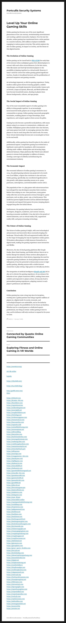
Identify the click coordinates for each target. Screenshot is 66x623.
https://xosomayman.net (15, 429)
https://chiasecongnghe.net (16, 528)
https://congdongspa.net (15, 536)
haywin (9, 376)
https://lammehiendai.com (16, 558)
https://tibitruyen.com (14, 582)
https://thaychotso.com (15, 507)
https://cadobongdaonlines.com (18, 444)
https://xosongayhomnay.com (17, 439)
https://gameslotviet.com (15, 480)
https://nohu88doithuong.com (17, 427)
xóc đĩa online (11, 371)
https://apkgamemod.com (16, 509)
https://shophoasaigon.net (16, 567)
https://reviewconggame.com (17, 417)
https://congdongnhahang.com (17, 533)
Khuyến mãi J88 (39, 271)
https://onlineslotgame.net (16, 408)
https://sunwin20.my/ (14, 366)
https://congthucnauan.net (16, 538)
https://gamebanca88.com (16, 475)
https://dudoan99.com (14, 468)
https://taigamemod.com (15, 572)
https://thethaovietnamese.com (18, 577)
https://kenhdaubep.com (15, 553)
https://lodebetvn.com (14, 492)
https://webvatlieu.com (15, 601)
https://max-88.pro (13, 497)
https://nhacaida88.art (14, 466)
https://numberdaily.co (15, 565)
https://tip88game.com (15, 461)
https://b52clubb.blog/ (14, 386)
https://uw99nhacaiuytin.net (17, 446)
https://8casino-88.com (15, 400)
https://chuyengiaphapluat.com (17, 531)
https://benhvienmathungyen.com (19, 524)
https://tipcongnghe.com (15, 587)
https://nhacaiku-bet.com (16, 473)
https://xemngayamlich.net (16, 604)
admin (11, 319)
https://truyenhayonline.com (17, 594)
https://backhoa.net (13, 512)
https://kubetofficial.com (15, 490)
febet (8, 393)
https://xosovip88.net (14, 410)
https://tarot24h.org (14, 574)
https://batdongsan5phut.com (17, 521)
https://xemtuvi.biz (13, 606)
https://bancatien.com (14, 434)
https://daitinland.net (14, 541)
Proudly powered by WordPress (31, 618)
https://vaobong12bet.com (16, 441)
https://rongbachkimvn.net (16, 412)
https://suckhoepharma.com (16, 570)
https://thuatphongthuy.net (16, 579)
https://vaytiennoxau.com (16, 599)
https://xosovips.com (14, 453)
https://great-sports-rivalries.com (18, 548)
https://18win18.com (14, 398)
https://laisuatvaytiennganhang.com (19, 555)
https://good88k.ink (14, 483)
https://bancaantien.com (15, 422)
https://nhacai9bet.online (15, 499)
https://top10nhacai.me (15, 405)
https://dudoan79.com (14, 463)
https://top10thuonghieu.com (17, 589)
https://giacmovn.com (14, 543)
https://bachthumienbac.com (17, 437)
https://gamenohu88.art (15, 478)
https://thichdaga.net (14, 415)
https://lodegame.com (14, 495)
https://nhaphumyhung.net (16, 562)
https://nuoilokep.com (14, 504)
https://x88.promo (13, 451)
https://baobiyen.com (14, 514)
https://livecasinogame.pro (16, 487)
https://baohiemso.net (14, 516)
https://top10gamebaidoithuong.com (19, 502)
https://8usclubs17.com (15, 403)
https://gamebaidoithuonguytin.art (19, 470)
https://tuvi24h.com (14, 596)
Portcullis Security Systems (24, 10)
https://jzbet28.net (13, 485)
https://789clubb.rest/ (14, 381)
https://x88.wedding (14, 432)
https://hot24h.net (13, 550)
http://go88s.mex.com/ (15, 391)
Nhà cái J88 (36, 60)
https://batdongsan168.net (16, 519)
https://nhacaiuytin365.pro (16, 449)
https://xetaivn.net (13, 608)
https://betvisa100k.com (15, 526)
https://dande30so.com (15, 458)
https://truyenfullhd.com (15, 591)
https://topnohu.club (14, 424)
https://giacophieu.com (15, 545)
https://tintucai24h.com (15, 584)
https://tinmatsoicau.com (15, 420)
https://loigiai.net (13, 560)
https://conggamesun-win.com (17, 456)
